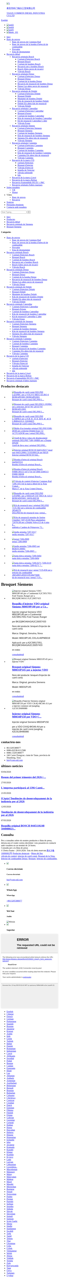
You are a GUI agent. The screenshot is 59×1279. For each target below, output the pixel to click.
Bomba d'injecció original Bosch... (27, 464)
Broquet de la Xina (46, 856)
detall (21, 654)
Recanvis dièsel (13, 54)
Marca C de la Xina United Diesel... (27, 489)
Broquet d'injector (25, 165)
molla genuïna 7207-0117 (23, 534)
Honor (15, 192)
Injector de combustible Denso (14, 858)
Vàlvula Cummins (25, 158)
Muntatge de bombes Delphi (30, 98)
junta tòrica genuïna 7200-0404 (25, 558)
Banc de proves (13, 39)
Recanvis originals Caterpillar (25, 108)
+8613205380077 (14, 901)
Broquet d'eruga (24, 113)
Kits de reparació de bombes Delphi (33, 101)
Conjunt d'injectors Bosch (29, 59)
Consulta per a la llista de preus (14, 848)
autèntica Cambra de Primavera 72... (27, 527)
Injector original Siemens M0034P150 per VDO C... (26, 715)
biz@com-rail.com (15, 760)
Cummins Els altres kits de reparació (33, 155)
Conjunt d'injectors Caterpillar (30, 111)
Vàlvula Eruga (24, 123)
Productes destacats (21, 853)
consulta (15, 654)
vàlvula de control (9, 856)
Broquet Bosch (24, 61)
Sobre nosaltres (13, 187)
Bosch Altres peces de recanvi (30, 69)
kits (19, 175)
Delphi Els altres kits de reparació (32, 103)
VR (13, 190)
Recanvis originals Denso (23, 74)
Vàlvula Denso (24, 89)
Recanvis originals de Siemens (20, 224)
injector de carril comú (27, 856)
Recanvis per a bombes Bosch (31, 66)
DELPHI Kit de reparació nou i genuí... (29, 513)
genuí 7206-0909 (19, 541)
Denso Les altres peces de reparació (33, 86)
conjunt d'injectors (25, 163)
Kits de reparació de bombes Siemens (34, 135)
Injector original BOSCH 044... (25, 455)
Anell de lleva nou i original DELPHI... (29, 445)
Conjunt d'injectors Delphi (29, 94)
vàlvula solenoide (25, 172)
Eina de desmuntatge (21, 52)
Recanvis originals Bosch (23, 57)
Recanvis (16, 200)
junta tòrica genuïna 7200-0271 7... (27, 565)
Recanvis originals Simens (23, 126)
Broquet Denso (24, 79)
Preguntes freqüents (15, 205)
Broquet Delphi (24, 96)
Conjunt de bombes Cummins (30, 150)
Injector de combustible (47, 858)
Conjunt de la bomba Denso (30, 81)
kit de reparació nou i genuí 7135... (27, 577)
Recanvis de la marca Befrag (24, 180)
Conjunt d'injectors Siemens (30, 128)
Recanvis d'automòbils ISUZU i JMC (28, 182)
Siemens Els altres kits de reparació (33, 138)
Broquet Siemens (25, 131)
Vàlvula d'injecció (25, 168)
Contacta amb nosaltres (17, 207)
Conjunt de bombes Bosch (29, 64)
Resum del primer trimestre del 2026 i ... (23, 777)
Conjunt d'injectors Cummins (30, 145)
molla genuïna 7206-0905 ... (24, 551)
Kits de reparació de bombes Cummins (34, 153)
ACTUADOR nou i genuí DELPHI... (28, 433)
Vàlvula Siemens (25, 140)
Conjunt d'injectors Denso (29, 76)
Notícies (10, 202)
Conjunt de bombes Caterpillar (31, 116)
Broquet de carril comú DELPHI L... (28, 399)
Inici (8, 37)
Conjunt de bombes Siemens (30, 133)
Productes (11, 219)
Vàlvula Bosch (24, 71)
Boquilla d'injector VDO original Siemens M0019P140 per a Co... (30, 605)
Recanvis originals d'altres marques (27, 185)
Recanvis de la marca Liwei (24, 177)
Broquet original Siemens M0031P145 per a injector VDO (30, 668)
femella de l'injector (26, 170)
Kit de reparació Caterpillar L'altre (32, 121)
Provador (16, 49)
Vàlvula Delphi (24, 106)
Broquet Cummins (25, 148)
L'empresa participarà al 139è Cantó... (23, 787)
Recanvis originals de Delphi (24, 91)
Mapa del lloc (37, 853)
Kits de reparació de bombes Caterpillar (35, 118)
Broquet (32, 858)
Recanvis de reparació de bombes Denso (35, 84)
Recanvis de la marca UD (23, 160)
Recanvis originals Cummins (24, 143)
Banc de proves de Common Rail (26, 42)
